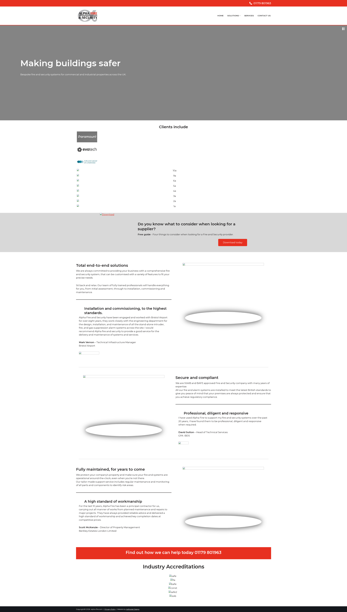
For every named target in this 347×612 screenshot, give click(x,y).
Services (249, 16)
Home (220, 16)
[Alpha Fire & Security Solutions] (88, 16)
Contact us (264, 16)
